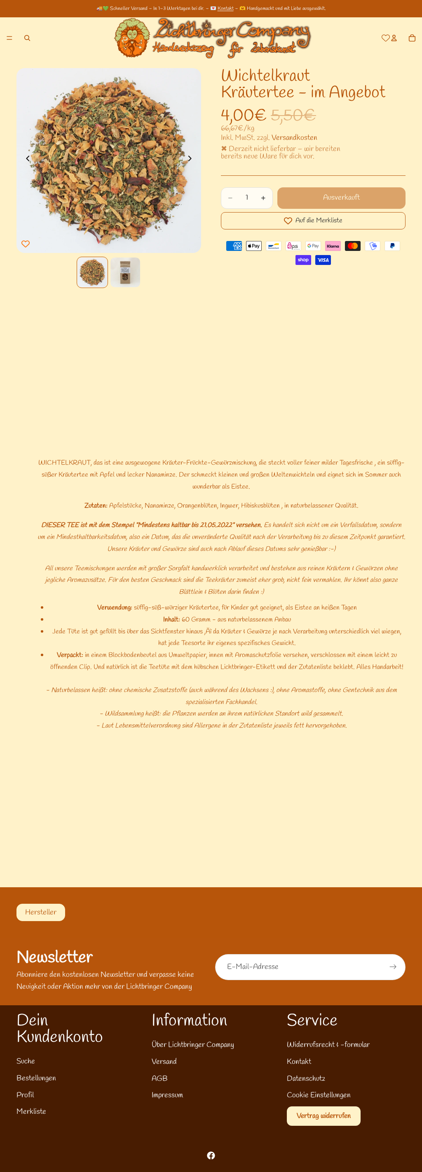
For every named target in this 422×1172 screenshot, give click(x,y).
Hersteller (40, 912)
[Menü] (9, 37)
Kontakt (226, 8)
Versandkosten (294, 138)
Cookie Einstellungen (319, 1095)
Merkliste (31, 1112)
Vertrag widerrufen (324, 1116)
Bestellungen (36, 1078)
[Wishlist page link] (386, 38)
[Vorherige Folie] (25, 160)
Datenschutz (306, 1079)
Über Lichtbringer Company (193, 1045)
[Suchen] (27, 38)
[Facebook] (211, 1155)
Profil (25, 1095)
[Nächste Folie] (192, 160)
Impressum (167, 1095)
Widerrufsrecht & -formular (328, 1045)
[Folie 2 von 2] (125, 272)
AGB (160, 1079)
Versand (164, 1062)
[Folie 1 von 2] (92, 272)
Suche (25, 1061)
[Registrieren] (393, 967)
